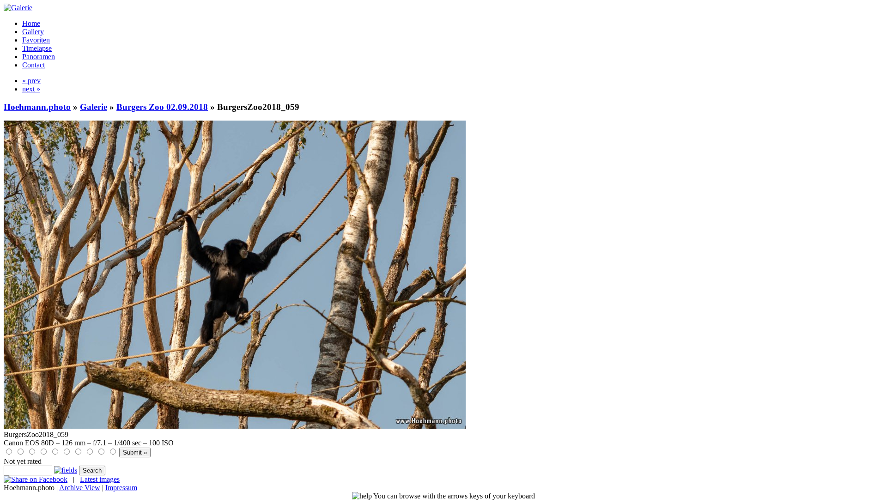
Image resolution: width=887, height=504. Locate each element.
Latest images (100, 479)
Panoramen (38, 57)
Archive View (79, 488)
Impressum (121, 488)
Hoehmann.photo (37, 107)
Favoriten (36, 40)
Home (31, 23)
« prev (31, 81)
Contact (33, 65)
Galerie (93, 107)
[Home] (18, 8)
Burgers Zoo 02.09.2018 (162, 107)
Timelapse (37, 48)
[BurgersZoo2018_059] (235, 426)
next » (31, 89)
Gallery (33, 32)
